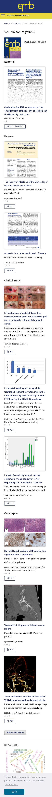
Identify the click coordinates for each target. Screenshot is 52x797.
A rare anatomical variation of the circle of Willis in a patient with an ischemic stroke (25, 702)
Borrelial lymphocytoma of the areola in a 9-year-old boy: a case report (25, 557)
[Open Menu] (3, 16)
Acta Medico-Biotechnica (18, 16)
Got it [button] (14, 792)
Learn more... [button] (11, 784)
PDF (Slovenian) (16, 126)
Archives (17, 24)
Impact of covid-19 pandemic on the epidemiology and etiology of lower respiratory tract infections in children (25, 483)
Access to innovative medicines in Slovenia (25, 255)
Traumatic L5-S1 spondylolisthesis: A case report (24, 631)
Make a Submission (15, 733)
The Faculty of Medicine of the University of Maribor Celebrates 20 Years (26, 188)
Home (7, 24)
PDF (11, 206)
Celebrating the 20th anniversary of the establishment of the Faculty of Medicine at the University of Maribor (25, 111)
